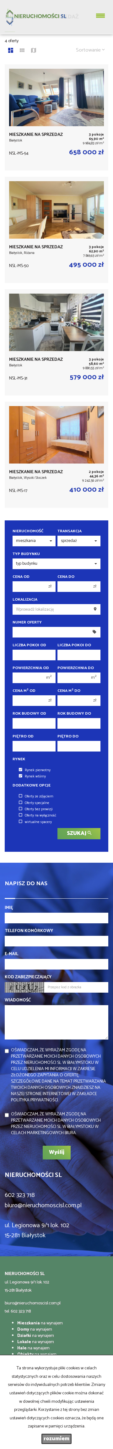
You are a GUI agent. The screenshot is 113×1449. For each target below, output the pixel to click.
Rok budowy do (74, 714)
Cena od (21, 577)
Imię (9, 908)
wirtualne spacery (38, 822)
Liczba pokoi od (29, 645)
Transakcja (69, 531)
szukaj (77, 833)
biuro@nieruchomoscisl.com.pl (33, 1303)
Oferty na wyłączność (40, 815)
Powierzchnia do (75, 668)
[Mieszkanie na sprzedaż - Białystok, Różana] (56, 230)
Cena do (65, 577)
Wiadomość (18, 1000)
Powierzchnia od (31, 668)
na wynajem (40, 1323)
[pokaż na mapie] (34, 51)
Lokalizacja (25, 600)
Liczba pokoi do (74, 645)
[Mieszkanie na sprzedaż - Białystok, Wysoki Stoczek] (56, 455)
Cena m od (24, 691)
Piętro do (67, 736)
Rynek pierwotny (38, 770)
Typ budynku (26, 554)
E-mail (11, 954)
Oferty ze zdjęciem (39, 796)
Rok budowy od (29, 714)
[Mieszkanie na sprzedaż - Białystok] (56, 117)
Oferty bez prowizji (39, 809)
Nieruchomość (28, 531)
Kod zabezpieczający (28, 977)
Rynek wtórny (35, 776)
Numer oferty (27, 622)
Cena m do (68, 691)
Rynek (19, 759)
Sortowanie (89, 50)
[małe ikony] (22, 51)
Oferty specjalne (37, 803)
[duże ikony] (11, 51)
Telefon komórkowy (29, 931)
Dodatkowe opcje (32, 785)
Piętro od (23, 736)
